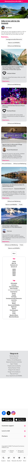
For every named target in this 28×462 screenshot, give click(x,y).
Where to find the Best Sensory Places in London (13, 106)
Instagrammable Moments (14, 39)
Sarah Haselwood (12, 149)
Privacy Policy (12, 451)
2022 (14, 274)
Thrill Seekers (14, 310)
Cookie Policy (4, 451)
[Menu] (24, 458)
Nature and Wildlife (14, 42)
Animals (13, 285)
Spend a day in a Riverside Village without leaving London (12, 145)
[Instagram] (13, 413)
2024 (14, 271)
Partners (5, 436)
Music (14, 303)
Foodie (14, 295)
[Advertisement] (14, 335)
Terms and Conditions (21, 451)
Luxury (14, 301)
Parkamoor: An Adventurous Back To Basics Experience (13, 185)
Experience (13, 291)
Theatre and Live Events (14, 365)
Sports (14, 308)
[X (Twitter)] (9, 413)
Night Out (14, 306)
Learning (14, 300)
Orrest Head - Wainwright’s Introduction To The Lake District (12, 226)
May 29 (14, 263)
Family (14, 293)
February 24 (13, 265)
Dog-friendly (14, 288)
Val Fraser (9, 27)
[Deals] (9, 458)
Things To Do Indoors (14, 369)
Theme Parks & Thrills (14, 368)
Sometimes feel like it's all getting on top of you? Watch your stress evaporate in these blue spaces (13, 68)
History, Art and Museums (14, 360)
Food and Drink (14, 358)
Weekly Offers (14, 315)
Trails (20, 204)
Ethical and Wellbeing (14, 46)
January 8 (14, 266)
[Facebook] (4, 413)
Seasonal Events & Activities (14, 362)
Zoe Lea (9, 231)
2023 (14, 272)
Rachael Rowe (11, 111)
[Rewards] (14, 458)
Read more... (5, 37)
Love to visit (6, 431)
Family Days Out (14, 356)
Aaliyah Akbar (11, 73)
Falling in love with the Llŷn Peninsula (10, 22)
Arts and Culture (6, 163)
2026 (14, 261)
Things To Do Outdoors (14, 371)
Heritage (13, 296)
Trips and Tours (14, 373)
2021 (14, 275)
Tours (14, 311)
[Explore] (3, 458)
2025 (14, 269)
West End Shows (14, 316)
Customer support (8, 426)
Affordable (14, 283)
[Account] (19, 458)
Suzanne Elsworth (19, 188)
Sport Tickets (14, 364)
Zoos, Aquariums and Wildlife (14, 375)
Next (14, 253)
